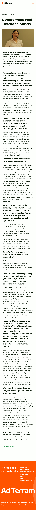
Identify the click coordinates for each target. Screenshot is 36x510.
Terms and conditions (26, 503)
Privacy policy (13, 503)
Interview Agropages (9, 446)
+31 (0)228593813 (24, 468)
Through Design (24, 505)
